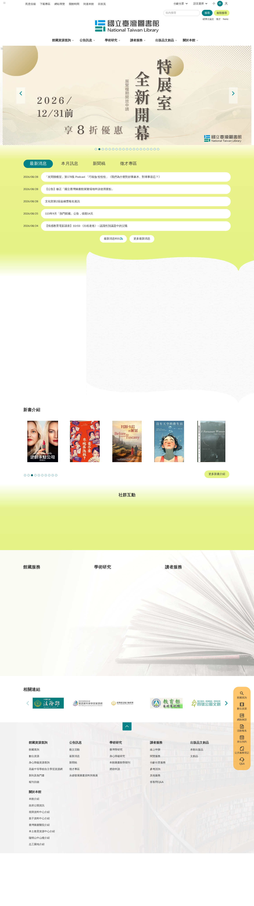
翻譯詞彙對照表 (54, 862)
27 (58, 336)
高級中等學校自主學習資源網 (46, 769)
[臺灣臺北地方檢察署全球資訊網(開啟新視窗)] (127, 703)
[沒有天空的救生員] (169, 441)
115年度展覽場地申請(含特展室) (96, 149)
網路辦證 (242, 720)
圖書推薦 (185, 635)
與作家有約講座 (117, 149)
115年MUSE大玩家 (127, 149)
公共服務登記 (242, 753)
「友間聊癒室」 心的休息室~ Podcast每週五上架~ (130, 149)
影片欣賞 (199, 282)
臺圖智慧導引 (144, 149)
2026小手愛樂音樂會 (134, 149)
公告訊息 (86, 40)
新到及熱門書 (36, 775)
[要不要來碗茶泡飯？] (85, 441)
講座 (124, 282)
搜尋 (207, 13)
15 (74, 320)
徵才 (218, 19)
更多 (80, 659)
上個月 (26, 288)
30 (26, 345)
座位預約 (242, 742)
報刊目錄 (34, 782)
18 (42, 328)
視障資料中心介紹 (39, 812)
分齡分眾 (179, 3)
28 (66, 336)
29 (74, 336)
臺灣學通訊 (84, 527)
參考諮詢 (155, 769)
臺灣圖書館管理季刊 (121, 610)
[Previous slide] (20, 95)
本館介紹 (34, 799)
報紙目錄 (44, 610)
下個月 (75, 288)
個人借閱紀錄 (188, 598)
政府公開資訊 (36, 805)
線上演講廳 (131, 291)
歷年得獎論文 (117, 598)
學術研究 (111, 40)
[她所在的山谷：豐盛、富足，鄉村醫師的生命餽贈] (211, 441)
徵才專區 (128, 164)
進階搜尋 (222, 13)
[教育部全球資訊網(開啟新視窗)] (166, 703)
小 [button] (214, 3)
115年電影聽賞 (148, 149)
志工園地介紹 (36, 844)
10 (34, 320)
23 (26, 336)
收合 (127, 726)
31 (34, 345)
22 (74, 328)
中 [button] (220, 3)
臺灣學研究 (116, 623)
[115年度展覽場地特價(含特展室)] (127, 95)
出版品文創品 (164, 40)
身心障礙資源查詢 (39, 762)
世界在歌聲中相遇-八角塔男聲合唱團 (113, 149)
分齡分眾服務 (158, 762)
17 (34, 328)
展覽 (159, 282)
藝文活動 (74, 749)
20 (58, 328)
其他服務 (155, 775)
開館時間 (74, 4)
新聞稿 (99, 164)
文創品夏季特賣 (120, 149)
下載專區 (45, 4)
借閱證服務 (187, 623)
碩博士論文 (208, 19)
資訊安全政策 (74, 862)
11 (42, 320)
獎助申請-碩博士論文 (122, 586)
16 (26, 328)
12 (50, 320)
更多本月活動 (161, 374)
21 (66, 328)
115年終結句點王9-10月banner (103, 149)
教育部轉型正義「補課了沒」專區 (141, 149)
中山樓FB (127, 527)
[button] (25, 475)
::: (4, 2)
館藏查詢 (242, 697)
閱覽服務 (155, 756)
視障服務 (185, 610)
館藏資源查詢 (61, 40)
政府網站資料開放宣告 (128, 862)
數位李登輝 (151, 149)
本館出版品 (196, 749)
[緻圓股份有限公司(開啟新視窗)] (206, 703)
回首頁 (102, 4)
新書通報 (44, 635)
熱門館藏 (44, 586)
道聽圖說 (212, 527)
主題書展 (178, 282)
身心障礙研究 (117, 756)
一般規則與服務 (190, 586)
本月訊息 (69, 164)
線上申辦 (155, 749)
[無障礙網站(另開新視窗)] (36, 875)
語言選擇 (198, 3)
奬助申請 (115, 769)
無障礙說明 (92, 862)
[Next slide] (233, 95)
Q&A (241, 764)
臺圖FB (41, 527)
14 (66, 320)
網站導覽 (59, 4)
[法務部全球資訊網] (48, 703)
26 (50, 336)
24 (34, 336)
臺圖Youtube (170, 527)
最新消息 (38, 164)
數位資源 (242, 709)
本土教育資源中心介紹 (42, 831)
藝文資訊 (154, 291)
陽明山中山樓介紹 (39, 838)
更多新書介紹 (217, 474)
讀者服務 (136, 40)
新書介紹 (44, 623)
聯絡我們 (107, 862)
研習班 (141, 282)
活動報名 (242, 731)
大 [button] (226, 3)
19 (50, 328)
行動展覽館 (116, 635)
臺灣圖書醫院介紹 (39, 825)
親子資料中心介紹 (39, 818)
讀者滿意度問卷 (110, 149)
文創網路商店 (158, 149)
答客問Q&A (156, 782)
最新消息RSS (112, 238)
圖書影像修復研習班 (106, 149)
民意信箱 (30, 4)
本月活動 (105, 282)
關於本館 (189, 40)
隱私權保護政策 (33, 862)
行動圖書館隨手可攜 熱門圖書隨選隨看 (155, 149)
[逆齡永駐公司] (42, 441)
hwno (225, 19)
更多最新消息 (142, 238)
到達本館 (88, 4)
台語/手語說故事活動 (137, 149)
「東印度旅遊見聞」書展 (124, 149)
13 (58, 320)
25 (42, 336)
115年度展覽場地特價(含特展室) (99, 149)
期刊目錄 (44, 598)
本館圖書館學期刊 (120, 762)
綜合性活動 (106, 291)
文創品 (194, 756)
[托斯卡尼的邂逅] (127, 441)
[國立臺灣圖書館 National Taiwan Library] (127, 26)
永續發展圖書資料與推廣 (83, 775)
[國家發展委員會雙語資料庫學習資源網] (87, 703)
